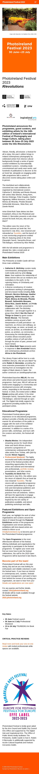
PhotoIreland (13, 769)
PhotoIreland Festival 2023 (14, 2)
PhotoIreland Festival (16, 767)
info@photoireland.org (11, 532)
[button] (35, 2)
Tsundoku (17, 233)
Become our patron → (24, 769)
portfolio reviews (26, 469)
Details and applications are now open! (17, 583)
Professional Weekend (14, 457)
